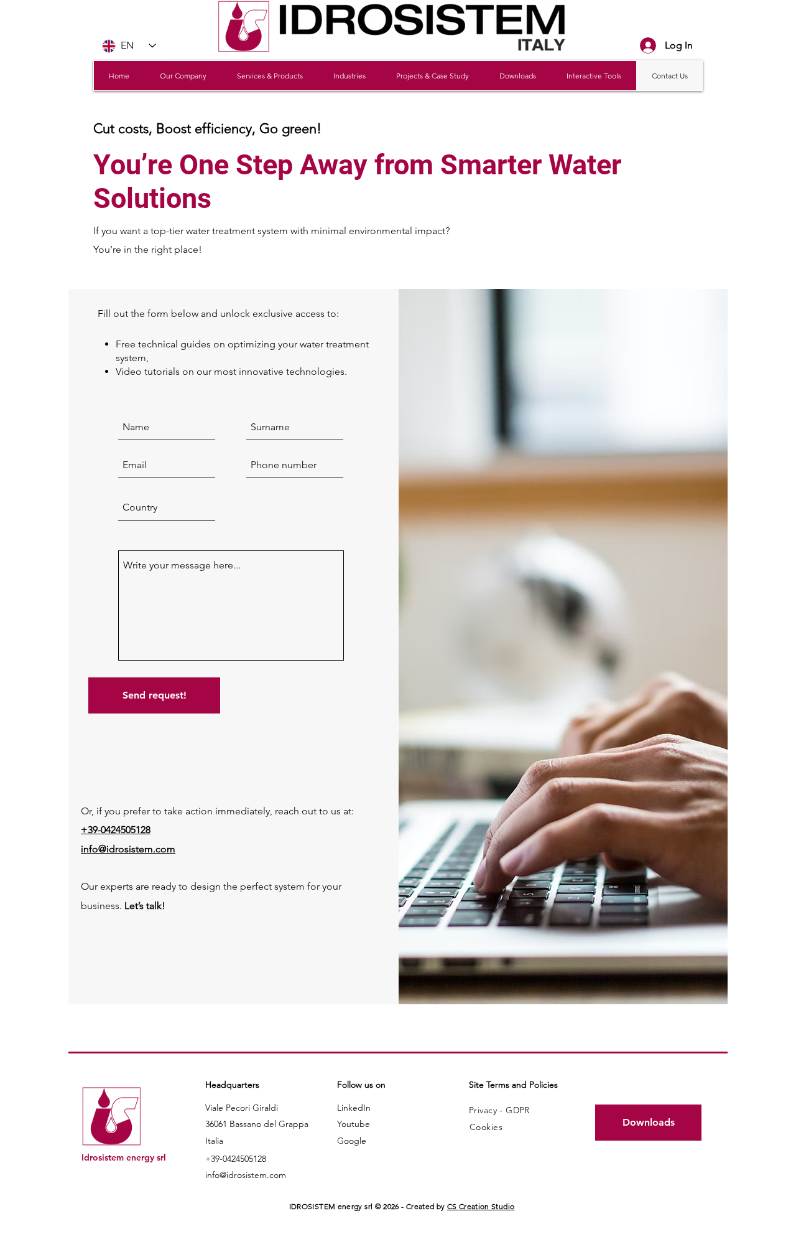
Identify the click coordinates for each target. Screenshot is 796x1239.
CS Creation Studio (480, 1206)
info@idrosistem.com (245, 1174)
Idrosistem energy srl (123, 1157)
